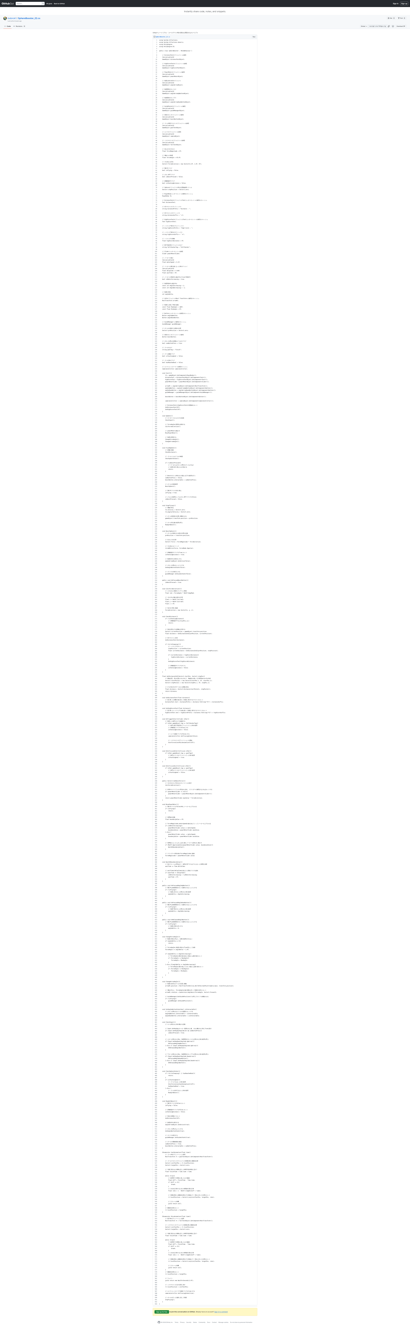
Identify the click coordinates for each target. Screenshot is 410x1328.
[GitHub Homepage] (159, 1322)
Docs (208, 1322)
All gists (49, 3)
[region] (205, 672)
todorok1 (12, 18)
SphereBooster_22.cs (29, 18)
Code (9, 26)
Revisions (20, 26)
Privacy (182, 1322)
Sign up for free (161, 1312)
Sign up (404, 3)
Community (202, 1322)
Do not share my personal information (241, 1322)
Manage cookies (223, 1322)
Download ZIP (401, 26)
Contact (214, 1322)
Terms (176, 1322)
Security (188, 1322)
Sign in (395, 3)
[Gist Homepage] (8, 3)
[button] (389, 26)
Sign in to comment (221, 1312)
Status (195, 1322)
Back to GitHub (59, 3)
